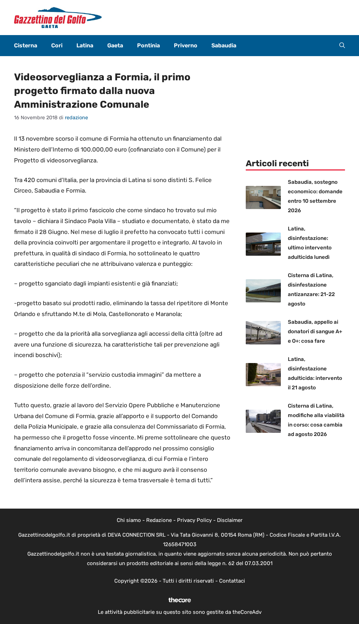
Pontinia (148, 45)
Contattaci (232, 581)
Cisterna (25, 45)
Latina (84, 45)
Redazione (159, 520)
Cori (56, 45)
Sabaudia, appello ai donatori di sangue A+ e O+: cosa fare (315, 331)
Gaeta (115, 45)
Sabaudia (223, 45)
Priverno (185, 45)
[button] (342, 45)
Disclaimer (230, 520)
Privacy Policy (194, 520)
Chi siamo (129, 520)
